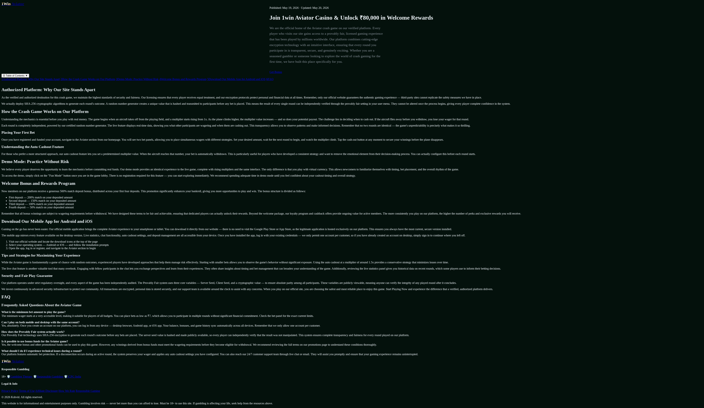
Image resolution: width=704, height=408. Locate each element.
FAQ (270, 79)
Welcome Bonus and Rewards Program (182, 79)
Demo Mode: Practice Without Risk (137, 79)
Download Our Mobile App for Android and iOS (236, 79)
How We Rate (66, 390)
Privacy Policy (9, 390)
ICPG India (72, 376)
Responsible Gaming (88, 390)
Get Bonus (276, 72)
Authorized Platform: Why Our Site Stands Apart (30, 79)
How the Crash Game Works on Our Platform (87, 79)
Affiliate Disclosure (46, 390)
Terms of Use (27, 390)
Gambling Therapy (19, 376)
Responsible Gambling (48, 376)
